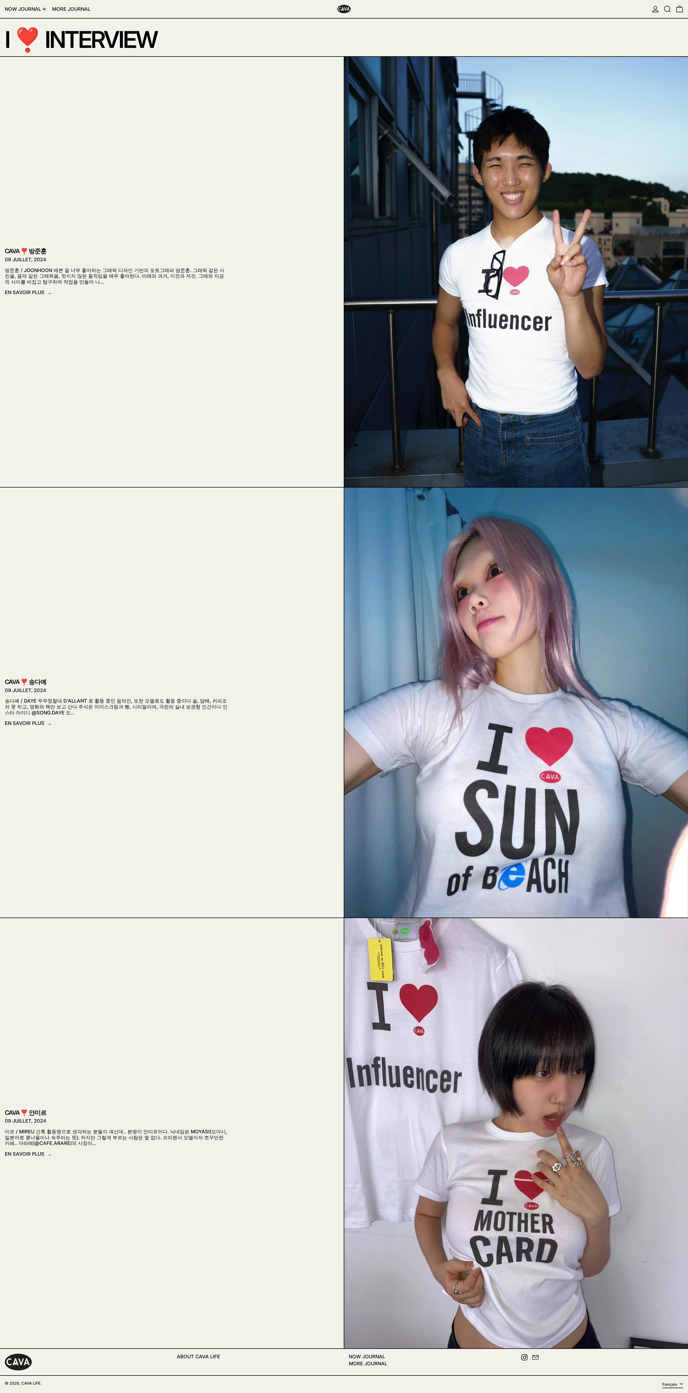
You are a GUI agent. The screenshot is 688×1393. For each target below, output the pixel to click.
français (670, 1384)
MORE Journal (368, 1363)
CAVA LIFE (31, 1383)
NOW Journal (367, 1356)
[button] (667, 9)
